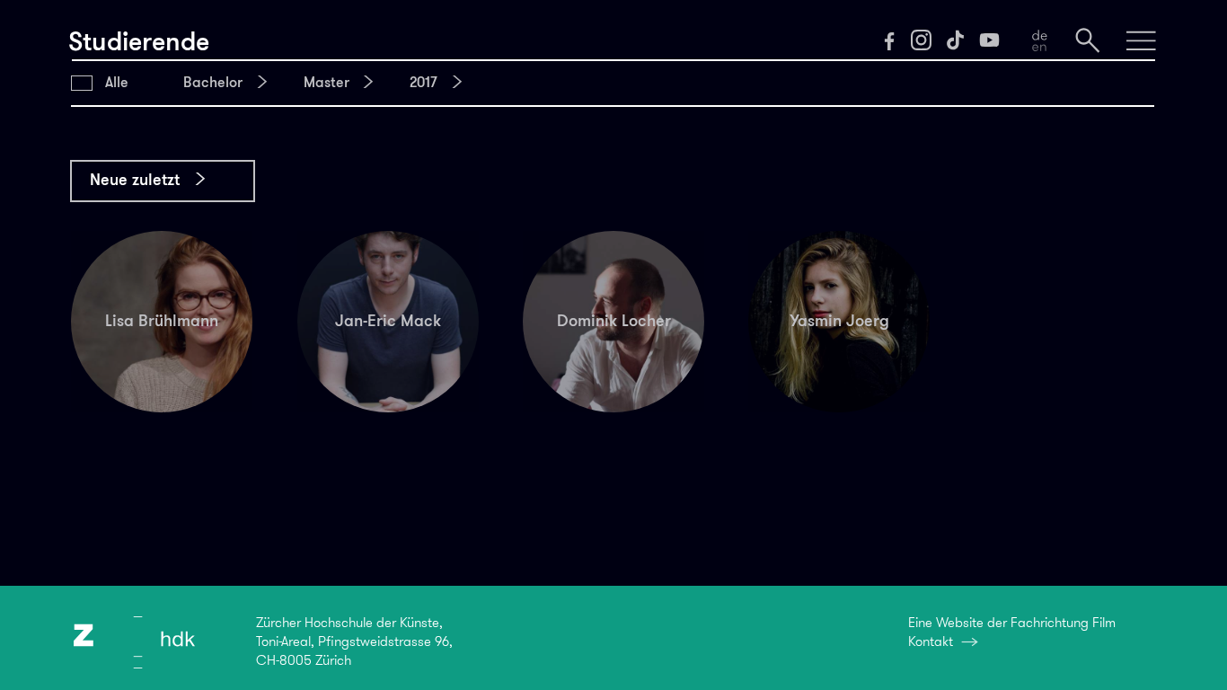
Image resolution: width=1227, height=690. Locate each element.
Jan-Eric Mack (388, 320)
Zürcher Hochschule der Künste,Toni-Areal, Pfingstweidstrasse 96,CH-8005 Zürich (354, 641)
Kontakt (930, 641)
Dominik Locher (614, 320)
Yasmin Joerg (839, 320)
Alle (116, 82)
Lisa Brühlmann (161, 320)
